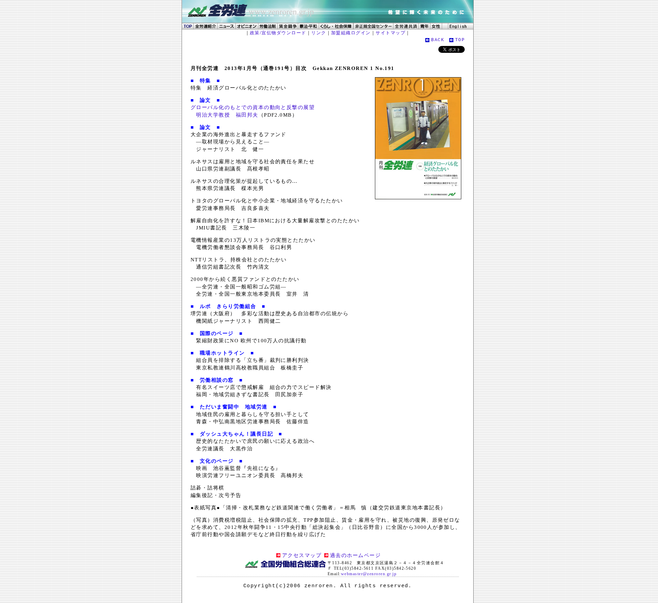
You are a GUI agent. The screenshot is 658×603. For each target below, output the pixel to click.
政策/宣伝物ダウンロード (278, 32)
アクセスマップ (301, 555)
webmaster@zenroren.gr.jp (369, 573)
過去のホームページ (355, 555)
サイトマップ (390, 32)
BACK (437, 40)
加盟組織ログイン (351, 32)
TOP (460, 40)
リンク (318, 32)
